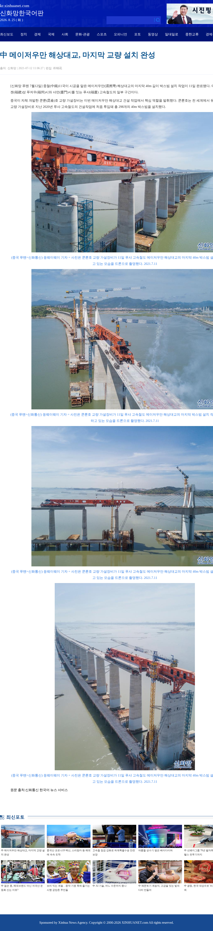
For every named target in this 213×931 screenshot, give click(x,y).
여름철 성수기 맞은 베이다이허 (155, 850)
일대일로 (171, 34)
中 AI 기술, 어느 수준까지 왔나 (109, 885)
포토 (137, 34)
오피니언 (120, 34)
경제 (37, 34)
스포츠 (102, 34)
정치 (23, 34)
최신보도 (6, 34)
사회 (65, 34)
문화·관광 (82, 34)
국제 (51, 34)
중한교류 (192, 34)
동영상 (153, 34)
